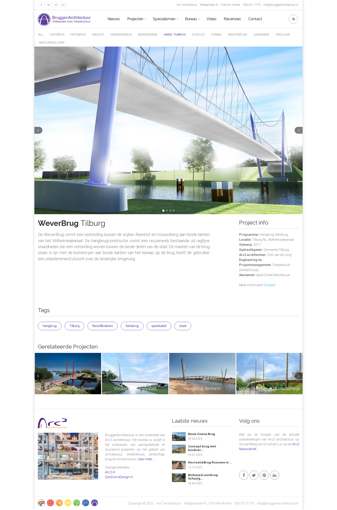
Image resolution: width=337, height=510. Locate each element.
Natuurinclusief (52, 42)
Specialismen (164, 19)
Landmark (261, 34)
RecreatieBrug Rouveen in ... (210, 462)
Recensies (232, 19)
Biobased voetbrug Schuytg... (203, 476)
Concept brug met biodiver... (202, 448)
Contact (255, 19)
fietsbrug (132, 326)
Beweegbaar (147, 34)
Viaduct (98, 34)
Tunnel (216, 34)
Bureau (191, 19)
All (40, 34)
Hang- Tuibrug (175, 34)
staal (182, 326)
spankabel (159, 326)
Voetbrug (57, 34)
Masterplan (237, 34)
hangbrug (50, 326)
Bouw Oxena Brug (201, 434)
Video (211, 19)
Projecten (135, 19)
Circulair (283, 34)
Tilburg (74, 326)
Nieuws (114, 19)
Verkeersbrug (121, 34)
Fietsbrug (78, 34)
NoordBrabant (102, 326)
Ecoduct (198, 34)
